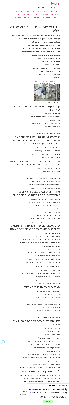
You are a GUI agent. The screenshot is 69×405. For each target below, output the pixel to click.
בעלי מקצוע (19, 11)
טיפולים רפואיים (26, 14)
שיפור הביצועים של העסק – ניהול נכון (45, 81)
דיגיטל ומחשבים (43, 14)
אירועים (46, 11)
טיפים (56, 21)
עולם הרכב (36, 18)
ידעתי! (55, 3)
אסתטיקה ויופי (37, 11)
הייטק (35, 14)
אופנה (52, 11)
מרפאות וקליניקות (47, 18)
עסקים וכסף (26, 18)
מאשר (48, 401)
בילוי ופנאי (28, 11)
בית (57, 11)
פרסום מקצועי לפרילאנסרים (48, 83)
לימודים (56, 18)
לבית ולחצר (16, 14)
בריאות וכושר (54, 14)
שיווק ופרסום (17, 18)
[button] (2, 342)
